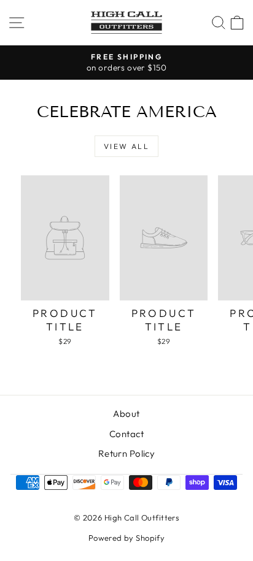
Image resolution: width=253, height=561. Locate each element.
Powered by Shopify (126, 538)
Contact (126, 434)
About (126, 413)
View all (126, 146)
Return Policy (126, 453)
